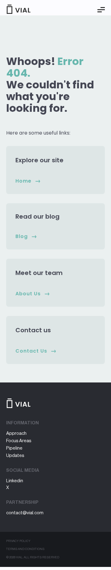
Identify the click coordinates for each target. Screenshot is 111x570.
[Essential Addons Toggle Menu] (101, 10)
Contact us (33, 330)
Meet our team (39, 273)
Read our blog (37, 216)
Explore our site (39, 160)
